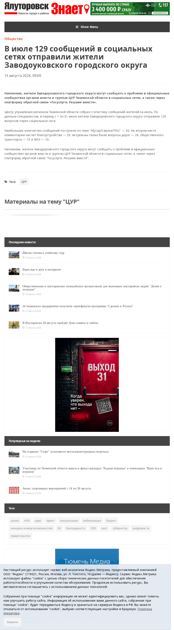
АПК (26, 520)
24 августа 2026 (33, 476)
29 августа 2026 (33, 257)
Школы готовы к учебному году (43, 252)
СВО (93, 528)
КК (59, 528)
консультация (69, 520)
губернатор (120, 528)
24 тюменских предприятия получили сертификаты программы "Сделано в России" (77, 306)
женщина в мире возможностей (32, 528)
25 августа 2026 (33, 456)
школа (15, 520)
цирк (38, 520)
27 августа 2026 (33, 310)
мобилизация (92, 520)
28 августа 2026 (33, 294)
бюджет (111, 520)
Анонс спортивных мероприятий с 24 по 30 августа (56, 488)
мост (104, 528)
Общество (13, 38)
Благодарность (75, 528)
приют (50, 520)
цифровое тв (141, 528)
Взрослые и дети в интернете (41, 269)
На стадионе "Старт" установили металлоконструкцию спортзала (65, 451)
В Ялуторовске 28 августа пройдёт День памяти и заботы (60, 323)
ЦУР (24, 182)
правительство (20, 536)
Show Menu (89, 27)
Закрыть (12, 622)
